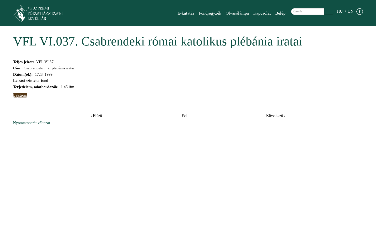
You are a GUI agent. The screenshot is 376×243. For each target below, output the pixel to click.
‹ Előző (96, 115)
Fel (184, 115)
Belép (280, 13)
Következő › (275, 115)
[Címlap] (40, 13)
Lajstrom (20, 95)
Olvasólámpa (237, 13)
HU (340, 11)
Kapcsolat (262, 13)
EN (350, 11)
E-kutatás (186, 13)
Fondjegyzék (210, 13)
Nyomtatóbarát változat (31, 123)
